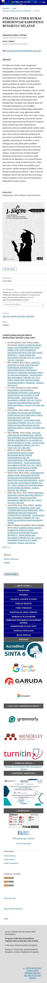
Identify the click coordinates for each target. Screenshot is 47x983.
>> (10, 547)
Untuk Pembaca (10, 856)
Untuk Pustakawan (11, 863)
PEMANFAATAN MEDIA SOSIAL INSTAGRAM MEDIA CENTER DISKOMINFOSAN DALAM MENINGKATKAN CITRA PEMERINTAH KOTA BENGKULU (24, 457)
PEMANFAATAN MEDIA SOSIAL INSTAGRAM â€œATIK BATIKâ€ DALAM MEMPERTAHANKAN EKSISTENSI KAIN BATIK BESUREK (26, 476)
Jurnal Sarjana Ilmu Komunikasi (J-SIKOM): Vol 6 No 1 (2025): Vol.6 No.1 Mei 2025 (25, 357)
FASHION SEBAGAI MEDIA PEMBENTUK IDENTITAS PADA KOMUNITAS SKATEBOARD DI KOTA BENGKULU (24, 531)
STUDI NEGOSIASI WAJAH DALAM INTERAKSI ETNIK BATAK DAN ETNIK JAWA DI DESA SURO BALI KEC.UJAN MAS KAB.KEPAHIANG (25, 415)
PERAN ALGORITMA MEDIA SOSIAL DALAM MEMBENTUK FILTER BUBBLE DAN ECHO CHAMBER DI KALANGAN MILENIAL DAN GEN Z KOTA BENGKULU (25, 350)
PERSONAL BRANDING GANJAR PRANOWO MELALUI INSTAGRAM (26, 495)
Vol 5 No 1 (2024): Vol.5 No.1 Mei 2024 (17, 11)
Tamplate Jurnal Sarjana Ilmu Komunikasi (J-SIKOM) (23, 768)
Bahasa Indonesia (11, 559)
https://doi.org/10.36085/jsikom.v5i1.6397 (24, 51)
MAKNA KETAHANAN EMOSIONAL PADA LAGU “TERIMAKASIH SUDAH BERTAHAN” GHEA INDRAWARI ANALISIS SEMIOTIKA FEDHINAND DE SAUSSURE (26, 510)
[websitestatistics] (23, 834)
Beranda (6, 8)
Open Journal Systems (13, 908)
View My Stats (10, 898)
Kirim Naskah (11, 574)
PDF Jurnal (10, 269)
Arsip (14, 8)
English (7, 562)
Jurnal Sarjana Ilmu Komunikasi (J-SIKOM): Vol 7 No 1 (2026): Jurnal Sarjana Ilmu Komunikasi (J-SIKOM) (26, 519)
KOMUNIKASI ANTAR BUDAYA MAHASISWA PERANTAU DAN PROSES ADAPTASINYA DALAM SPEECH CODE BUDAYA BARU (24, 394)
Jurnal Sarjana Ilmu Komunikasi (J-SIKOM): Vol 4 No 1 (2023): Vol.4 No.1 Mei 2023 (25, 500)
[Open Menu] (2, 2)
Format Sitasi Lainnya (12, 304)
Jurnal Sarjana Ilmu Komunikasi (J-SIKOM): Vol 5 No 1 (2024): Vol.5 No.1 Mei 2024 (26, 445)
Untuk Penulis (9, 859)
